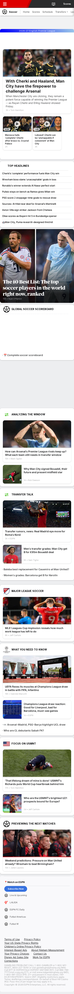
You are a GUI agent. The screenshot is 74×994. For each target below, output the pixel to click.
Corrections (11, 960)
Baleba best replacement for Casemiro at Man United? (36, 569)
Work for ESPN (41, 957)
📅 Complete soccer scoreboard (23, 355)
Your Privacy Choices (16, 953)
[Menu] (5, 4)
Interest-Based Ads (15, 950)
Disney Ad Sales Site (16, 957)
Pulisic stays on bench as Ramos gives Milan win (28, 191)
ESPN (19, 4)
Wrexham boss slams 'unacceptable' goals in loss (29, 179)
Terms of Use (12, 939)
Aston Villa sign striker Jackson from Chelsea (27, 209)
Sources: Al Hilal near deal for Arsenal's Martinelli (29, 203)
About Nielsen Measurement (47, 950)
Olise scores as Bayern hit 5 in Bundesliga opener (29, 216)
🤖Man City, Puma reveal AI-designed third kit (27, 222)
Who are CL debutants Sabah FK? (24, 730)
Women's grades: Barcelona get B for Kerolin (31, 575)
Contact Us (40, 953)
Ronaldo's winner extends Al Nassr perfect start (28, 185)
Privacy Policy (32, 939)
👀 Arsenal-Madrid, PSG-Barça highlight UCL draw (35, 724)
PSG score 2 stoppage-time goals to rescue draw (29, 197)
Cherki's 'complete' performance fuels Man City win (30, 173)
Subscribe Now (16, 888)
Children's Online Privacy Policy (22, 946)
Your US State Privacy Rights (21, 942)
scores (67, 4)
